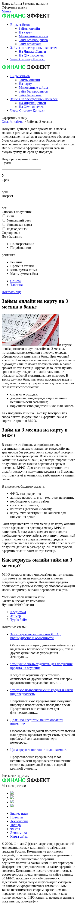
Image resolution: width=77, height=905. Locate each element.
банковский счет (19, 220)
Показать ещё (11, 292)
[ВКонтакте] (12, 793)
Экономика (18, 832)
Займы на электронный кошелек (34, 99)
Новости (16, 817)
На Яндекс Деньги (32, 103)
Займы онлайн (29, 80)
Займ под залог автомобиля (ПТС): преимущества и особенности (35, 636)
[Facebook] (12, 802)
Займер (15, 616)
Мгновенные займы (33, 87)
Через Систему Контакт (27, 110)
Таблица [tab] (16, 285)
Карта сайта (19, 836)
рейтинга (8, 255)
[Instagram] (12, 806)
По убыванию (12, 236)
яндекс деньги (17, 229)
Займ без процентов (33, 91)
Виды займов (20, 76)
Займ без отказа (30, 95)
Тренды (15, 825)
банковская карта (19, 224)
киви (10, 216)
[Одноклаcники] (12, 797)
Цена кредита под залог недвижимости (39, 750)
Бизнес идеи (19, 813)
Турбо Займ (18, 619)
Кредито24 (18, 612)
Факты (15, 829)
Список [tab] (15, 281)
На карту (25, 83)
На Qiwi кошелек (31, 107)
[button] (20, 24)
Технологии (19, 821)
